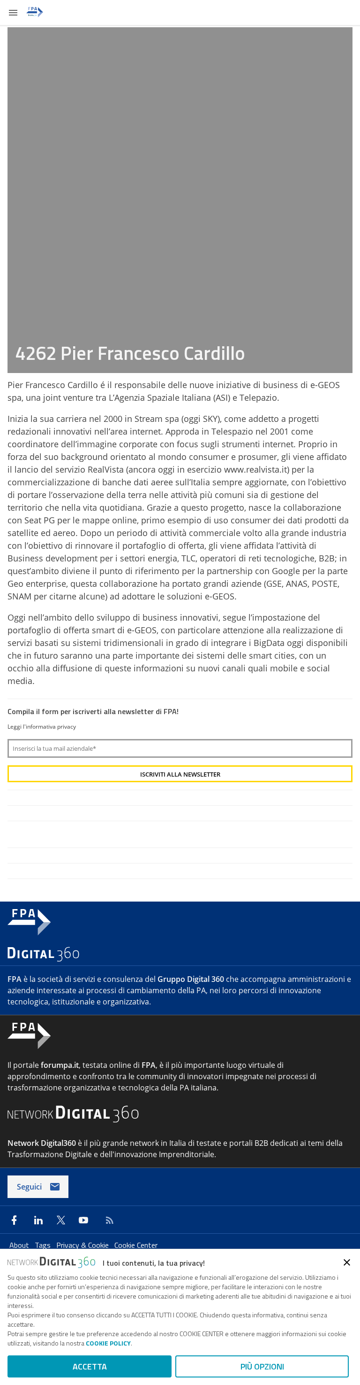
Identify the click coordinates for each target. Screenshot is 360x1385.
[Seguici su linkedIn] (38, 1220)
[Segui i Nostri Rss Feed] (107, 1220)
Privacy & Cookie (83, 1245)
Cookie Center (136, 1245)
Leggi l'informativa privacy (42, 727)
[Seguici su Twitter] (61, 1220)
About (20, 1245)
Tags (43, 1245)
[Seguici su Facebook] (14, 1220)
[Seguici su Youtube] (83, 1220)
